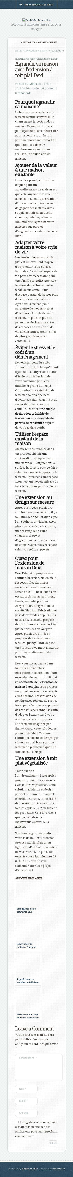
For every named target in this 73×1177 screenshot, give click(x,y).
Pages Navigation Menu (39, 4)
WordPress (59, 1169)
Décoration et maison (36, 50)
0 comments (23, 93)
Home (18, 50)
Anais (33, 83)
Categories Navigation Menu (39, 42)
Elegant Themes (30, 1169)
